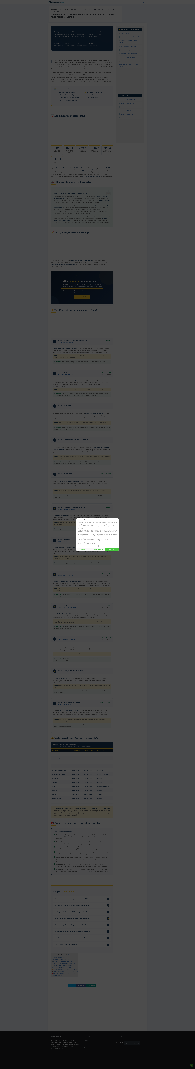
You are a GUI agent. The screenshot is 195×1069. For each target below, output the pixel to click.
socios (88, 522)
